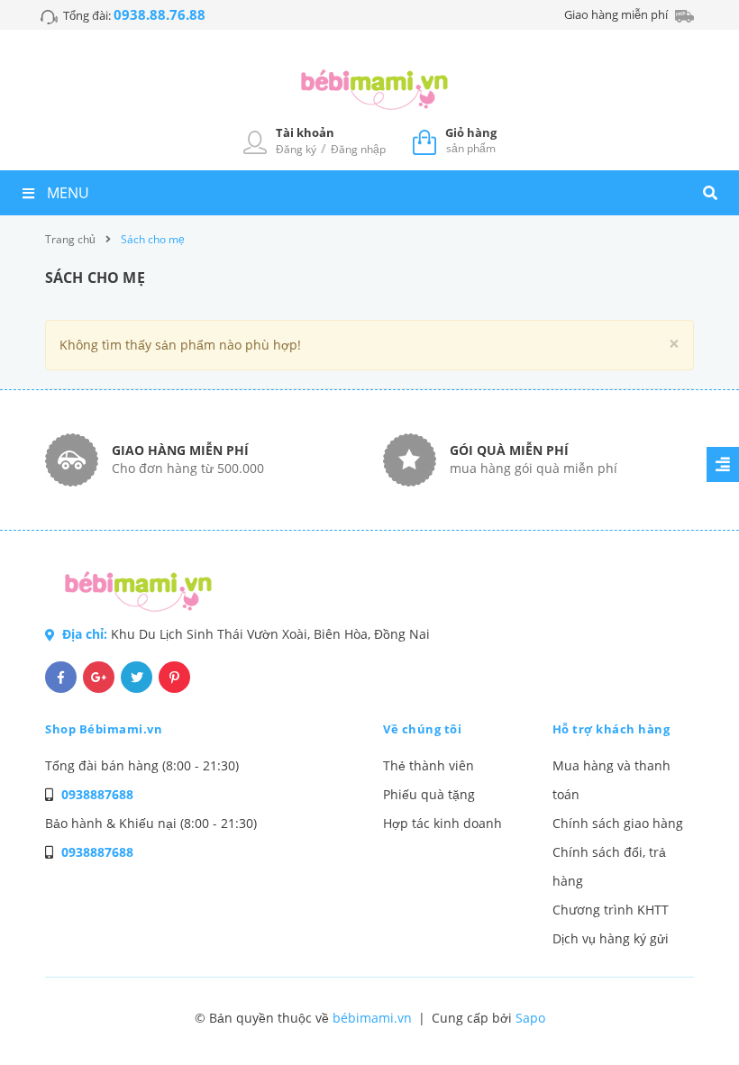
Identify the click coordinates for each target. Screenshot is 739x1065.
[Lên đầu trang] (690, 1021)
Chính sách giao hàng (617, 823)
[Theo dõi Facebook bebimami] (61, 677)
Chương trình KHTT (610, 909)
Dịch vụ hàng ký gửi (610, 938)
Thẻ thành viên (428, 765)
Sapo (530, 1017)
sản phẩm (471, 140)
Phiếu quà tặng (429, 794)
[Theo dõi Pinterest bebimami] (174, 677)
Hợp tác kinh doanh (442, 823)
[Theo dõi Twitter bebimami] (136, 677)
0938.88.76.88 (159, 14)
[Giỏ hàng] (424, 140)
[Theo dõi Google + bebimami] (98, 677)
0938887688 (97, 794)
